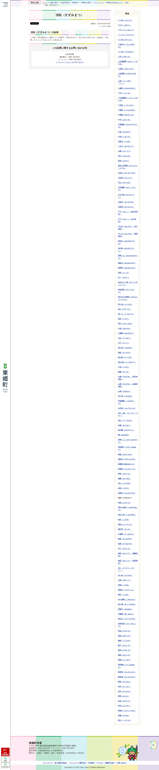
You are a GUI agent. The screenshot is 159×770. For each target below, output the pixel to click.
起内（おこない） (124, 686)
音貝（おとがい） (124, 706)
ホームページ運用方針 (78, 763)
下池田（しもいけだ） (126, 105)
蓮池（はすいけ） (124, 636)
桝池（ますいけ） (124, 474)
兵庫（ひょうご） (124, 151)
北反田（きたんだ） (125, 178)
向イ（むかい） (124, 277)
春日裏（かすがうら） (126, 430)
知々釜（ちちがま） (125, 575)
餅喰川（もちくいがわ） (127, 711)
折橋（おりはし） (124, 425)
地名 (127, 2)
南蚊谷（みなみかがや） (127, 263)
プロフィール (98, 2)
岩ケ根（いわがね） (125, 396)
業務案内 (75, 2)
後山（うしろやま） (125, 420)
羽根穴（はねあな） (125, 609)
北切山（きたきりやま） (127, 173)
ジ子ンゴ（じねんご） (126, 30)
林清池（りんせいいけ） (127, 469)
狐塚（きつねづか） (125, 544)
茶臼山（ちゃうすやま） (127, 619)
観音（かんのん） (124, 682)
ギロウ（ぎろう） (124, 25)
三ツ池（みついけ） (125, 40)
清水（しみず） (124, 520)
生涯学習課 (65, 2)
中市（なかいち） (124, 120)
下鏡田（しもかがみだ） (127, 110)
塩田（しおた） (124, 319)
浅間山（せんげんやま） (127, 493)
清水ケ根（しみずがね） (127, 515)
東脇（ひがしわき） (125, 454)
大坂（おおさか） (124, 328)
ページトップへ (153, 745)
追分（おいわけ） (124, 691)
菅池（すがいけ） (124, 631)
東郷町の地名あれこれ (114, 2)
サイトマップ (48, 763)
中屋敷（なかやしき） (126, 115)
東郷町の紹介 (110, 763)
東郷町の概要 (86, 2)
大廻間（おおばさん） (126, 333)
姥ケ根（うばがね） (125, 348)
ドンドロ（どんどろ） (126, 35)
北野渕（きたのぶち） (126, 207)
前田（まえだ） (124, 161)
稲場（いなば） (124, 585)
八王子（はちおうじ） (126, 146)
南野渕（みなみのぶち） (127, 268)
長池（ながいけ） (124, 701)
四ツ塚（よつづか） (125, 304)
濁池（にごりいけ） (125, 524)
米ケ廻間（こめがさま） (127, 599)
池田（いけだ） (124, 488)
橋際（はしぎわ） (124, 478)
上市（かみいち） (124, 57)
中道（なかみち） (124, 132)
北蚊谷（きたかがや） (126, 202)
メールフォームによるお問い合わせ (70, 62)
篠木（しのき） (124, 595)
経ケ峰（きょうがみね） (127, 604)
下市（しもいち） (124, 93)
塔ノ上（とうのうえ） (126, 314)
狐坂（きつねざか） (125, 539)
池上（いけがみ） (124, 483)
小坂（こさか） (124, 367)
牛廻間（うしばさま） (126, 534)
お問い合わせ (122, 763)
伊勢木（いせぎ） (124, 141)
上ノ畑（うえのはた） (126, 52)
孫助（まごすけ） (124, 353)
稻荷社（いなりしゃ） (126, 590)
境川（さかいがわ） (125, 324)
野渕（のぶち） (124, 696)
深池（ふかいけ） (124, 503)
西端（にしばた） (124, 660)
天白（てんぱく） (124, 338)
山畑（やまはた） (124, 391)
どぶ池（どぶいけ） (125, 20)
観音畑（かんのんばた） (127, 677)
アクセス (99, 763)
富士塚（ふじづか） (125, 357)
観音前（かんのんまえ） (127, 672)
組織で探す (54, 2)
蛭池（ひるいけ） (124, 650)
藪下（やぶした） (124, 645)
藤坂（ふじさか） (124, 640)
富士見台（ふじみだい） (127, 362)
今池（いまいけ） (124, 137)
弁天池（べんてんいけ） (127, 408)
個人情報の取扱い (61, 763)
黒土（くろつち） (124, 720)
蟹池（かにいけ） (124, 655)
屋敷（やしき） (124, 372)
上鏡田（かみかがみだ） (127, 88)
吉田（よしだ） (124, 273)
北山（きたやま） (124, 182)
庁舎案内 (91, 763)
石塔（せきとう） (124, 580)
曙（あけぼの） (124, 435)
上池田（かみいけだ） (126, 69)
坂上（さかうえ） (124, 309)
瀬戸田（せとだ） (124, 529)
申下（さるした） (124, 549)
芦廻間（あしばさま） (126, 614)
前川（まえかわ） (124, 156)
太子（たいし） (124, 343)
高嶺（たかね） (124, 715)
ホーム (44, 2)
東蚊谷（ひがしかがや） (127, 459)
